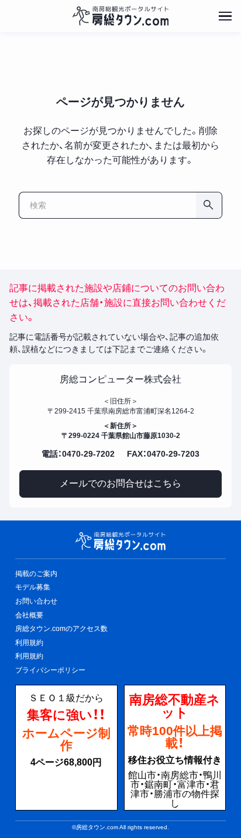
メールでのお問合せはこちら (120, 483)
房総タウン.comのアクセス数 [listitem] (61, 629)
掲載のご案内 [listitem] (36, 574)
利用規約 (29, 656)
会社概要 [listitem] (29, 615)
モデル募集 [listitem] (32, 587)
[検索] (209, 205)
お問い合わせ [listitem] (36, 601)
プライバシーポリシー (50, 670)
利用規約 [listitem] (29, 643)
